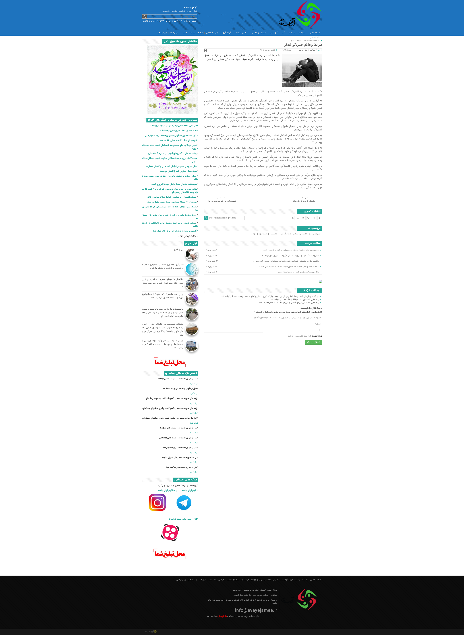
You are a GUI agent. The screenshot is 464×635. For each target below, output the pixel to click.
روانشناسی (274, 234)
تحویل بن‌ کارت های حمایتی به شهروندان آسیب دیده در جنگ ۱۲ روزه (170, 146)
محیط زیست (196, 33)
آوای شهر (274, 33)
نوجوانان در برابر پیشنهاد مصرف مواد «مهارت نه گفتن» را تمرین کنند (291, 250)
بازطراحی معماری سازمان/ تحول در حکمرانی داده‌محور (298, 271)
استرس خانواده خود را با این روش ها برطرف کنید (174, 231)
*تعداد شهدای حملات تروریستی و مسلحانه (179, 130)
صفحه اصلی (314, 33)
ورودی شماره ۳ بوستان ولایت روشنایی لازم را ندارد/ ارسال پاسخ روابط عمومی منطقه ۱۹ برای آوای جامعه (162, 344)
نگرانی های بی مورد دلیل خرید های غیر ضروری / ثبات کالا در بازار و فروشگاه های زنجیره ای (170, 190)
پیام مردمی (315, 37)
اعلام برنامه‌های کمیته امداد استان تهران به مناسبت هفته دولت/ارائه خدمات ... (287, 266)
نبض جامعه (303, 50)
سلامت (302, 33)
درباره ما (174, 33)
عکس (184, 33)
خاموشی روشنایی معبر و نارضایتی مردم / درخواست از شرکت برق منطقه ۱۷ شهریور (162, 266)
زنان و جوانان (241, 33)
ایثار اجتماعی (212, 33)
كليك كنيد (194, 384)
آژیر (283, 33)
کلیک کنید (194, 403)
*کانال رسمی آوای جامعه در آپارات (183, 519)
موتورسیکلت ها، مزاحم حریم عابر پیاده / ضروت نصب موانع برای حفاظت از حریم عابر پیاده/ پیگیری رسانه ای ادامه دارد (162, 312)
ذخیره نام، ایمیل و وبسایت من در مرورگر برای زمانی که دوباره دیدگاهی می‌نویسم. (285, 318)
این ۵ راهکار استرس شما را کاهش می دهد (178, 171)
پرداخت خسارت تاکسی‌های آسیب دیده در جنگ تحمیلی (172, 153)
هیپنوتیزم (263, 234)
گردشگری (226, 33)
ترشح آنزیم (286, 234)
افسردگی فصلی (300, 234)
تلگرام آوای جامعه (189, 490)
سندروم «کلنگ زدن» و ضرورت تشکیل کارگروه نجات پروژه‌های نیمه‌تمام (290, 255)
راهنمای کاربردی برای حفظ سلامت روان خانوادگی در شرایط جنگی (170, 224)
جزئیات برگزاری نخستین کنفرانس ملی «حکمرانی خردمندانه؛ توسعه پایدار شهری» (286, 261)
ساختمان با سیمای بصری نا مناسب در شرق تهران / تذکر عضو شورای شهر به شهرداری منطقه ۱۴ (162, 283)
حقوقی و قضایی (258, 33)
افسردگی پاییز (315, 234)
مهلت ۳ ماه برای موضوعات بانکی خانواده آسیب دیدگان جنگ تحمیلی (170, 160)
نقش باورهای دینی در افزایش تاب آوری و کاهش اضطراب (171, 166)
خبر (318, 50)
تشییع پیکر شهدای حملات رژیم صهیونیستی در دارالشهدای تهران (170, 208)
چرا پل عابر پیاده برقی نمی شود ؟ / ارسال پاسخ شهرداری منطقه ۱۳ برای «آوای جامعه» (162, 296)
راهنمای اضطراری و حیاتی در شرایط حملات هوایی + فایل (172, 197)
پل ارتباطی (162, 33)
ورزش (254, 234)
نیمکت (292, 33)
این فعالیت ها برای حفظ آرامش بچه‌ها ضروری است (174, 184)
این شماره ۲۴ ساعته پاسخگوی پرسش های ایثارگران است (172, 202)
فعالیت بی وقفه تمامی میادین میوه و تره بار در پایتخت (174, 126)
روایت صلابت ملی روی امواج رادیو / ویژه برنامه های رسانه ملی (170, 216)
